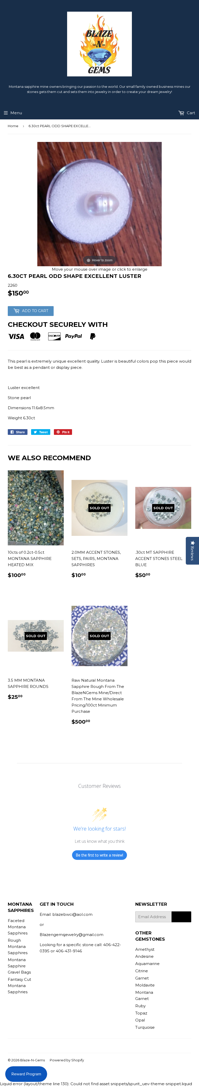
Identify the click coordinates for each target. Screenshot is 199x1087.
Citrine (141, 970)
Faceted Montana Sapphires (17, 926)
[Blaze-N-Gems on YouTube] (107, 1045)
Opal (140, 1020)
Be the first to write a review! (99, 855)
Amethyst (144, 949)
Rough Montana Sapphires (17, 946)
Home (13, 126)
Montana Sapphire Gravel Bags (19, 966)
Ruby (140, 1005)
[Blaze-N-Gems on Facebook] (89, 1045)
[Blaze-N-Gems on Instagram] (98, 1045)
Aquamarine (147, 963)
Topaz (141, 1013)
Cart (190, 112)
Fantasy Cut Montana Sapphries (19, 985)
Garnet (142, 978)
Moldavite (145, 985)
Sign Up (181, 917)
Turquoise (145, 1027)
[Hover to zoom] (99, 203)
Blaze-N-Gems (32, 1060)
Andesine (144, 956)
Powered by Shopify (67, 1060)
